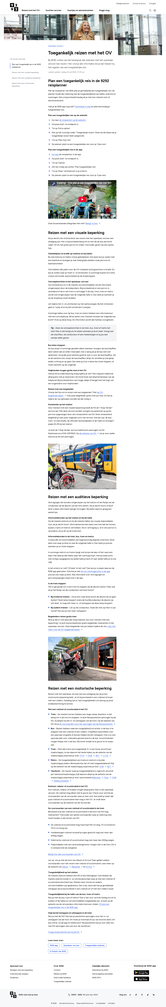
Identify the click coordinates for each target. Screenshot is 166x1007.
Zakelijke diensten (122, 4)
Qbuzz (65, 867)
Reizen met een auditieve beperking (26, 78)
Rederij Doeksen (61, 781)
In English (152, 4)
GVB (90, 755)
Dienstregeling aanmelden (102, 974)
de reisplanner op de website (72, 120)
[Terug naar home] (14, 7)
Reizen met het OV (31, 10)
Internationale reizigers (19, 974)
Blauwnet (76, 867)
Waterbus (96, 777)
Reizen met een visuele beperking (25, 72)
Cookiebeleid (100, 1003)
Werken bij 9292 (60, 974)
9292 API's (96, 978)
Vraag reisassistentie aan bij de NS (64, 932)
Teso (106, 777)
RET (98, 755)
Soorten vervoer (53, 10)
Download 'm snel (83, 106)
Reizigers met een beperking (21, 970)
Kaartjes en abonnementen (80, 10)
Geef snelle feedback (62, 978)
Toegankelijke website (62, 981)
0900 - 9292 (76, 995)
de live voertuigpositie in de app (95, 571)
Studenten (14, 978)
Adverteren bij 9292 (100, 970)
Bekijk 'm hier (92, 223)
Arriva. (89, 867)
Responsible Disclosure (85, 1003)
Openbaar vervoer (55, 46)
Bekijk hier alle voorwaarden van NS (64, 854)
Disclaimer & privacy (66, 1003)
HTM (82, 755)
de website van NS (88, 433)
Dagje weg (104, 10)
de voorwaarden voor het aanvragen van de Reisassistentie (86, 724)
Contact (57, 970)
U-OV (106, 755)
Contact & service (139, 4)
